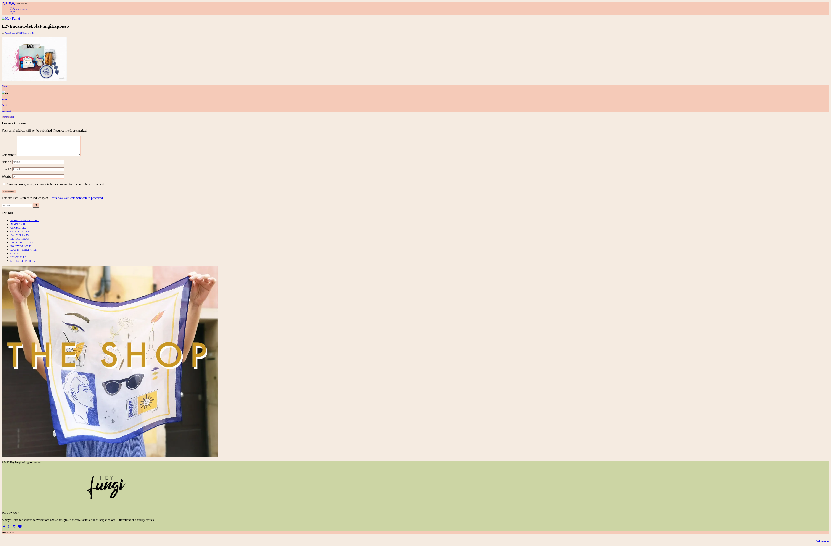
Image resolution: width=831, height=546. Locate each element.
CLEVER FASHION (20, 231)
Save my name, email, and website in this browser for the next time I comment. (56, 184)
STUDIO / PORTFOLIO (18, 10)
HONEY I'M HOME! (21, 246)
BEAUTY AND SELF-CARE (24, 220)
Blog (12, 8)
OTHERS (15, 253)
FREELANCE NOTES (21, 242)
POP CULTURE (18, 257)
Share (4, 86)
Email (4, 105)
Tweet (4, 99)
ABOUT (13, 14)
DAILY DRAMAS (19, 235)
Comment (6, 111)
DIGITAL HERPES (20, 238)
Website (6, 176)
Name (6, 161)
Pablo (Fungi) (11, 33)
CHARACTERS (18, 227)
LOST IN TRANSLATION (23, 250)
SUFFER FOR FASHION (22, 261)
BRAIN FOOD (17, 224)
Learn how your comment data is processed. (77, 198)
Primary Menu (22, 3)
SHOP (12, 12)
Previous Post (8, 117)
